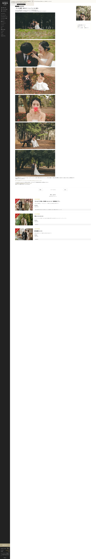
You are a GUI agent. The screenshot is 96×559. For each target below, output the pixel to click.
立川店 (43, 209)
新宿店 (36, 209)
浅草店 (41, 209)
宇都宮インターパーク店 (59, 209)
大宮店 (52, 209)
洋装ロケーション (80, 26)
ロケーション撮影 (80, 27)
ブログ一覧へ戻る (53, 189)
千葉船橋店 (54, 209)
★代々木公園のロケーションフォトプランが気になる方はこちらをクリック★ (28, 180)
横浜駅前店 (50, 209)
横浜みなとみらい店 (46, 209)
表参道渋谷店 (38, 209)
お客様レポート (86, 27)
